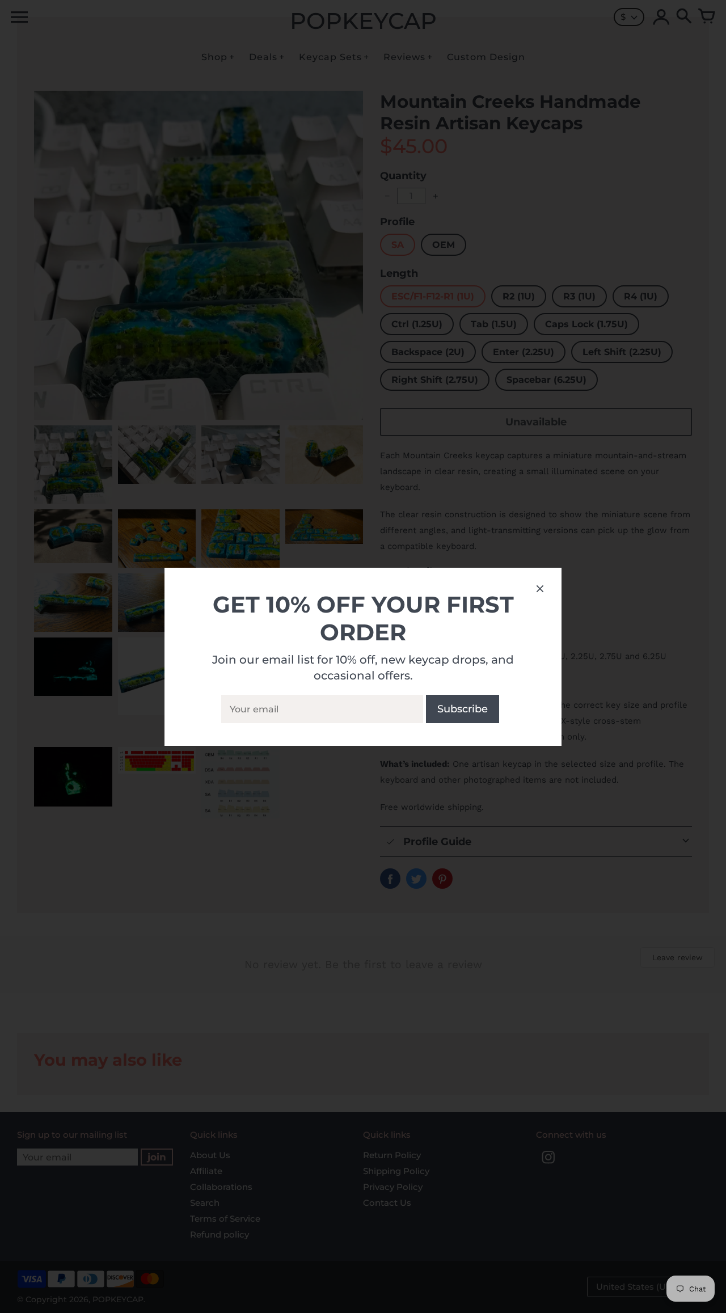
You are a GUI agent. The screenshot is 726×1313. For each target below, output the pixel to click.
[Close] (539, 590)
